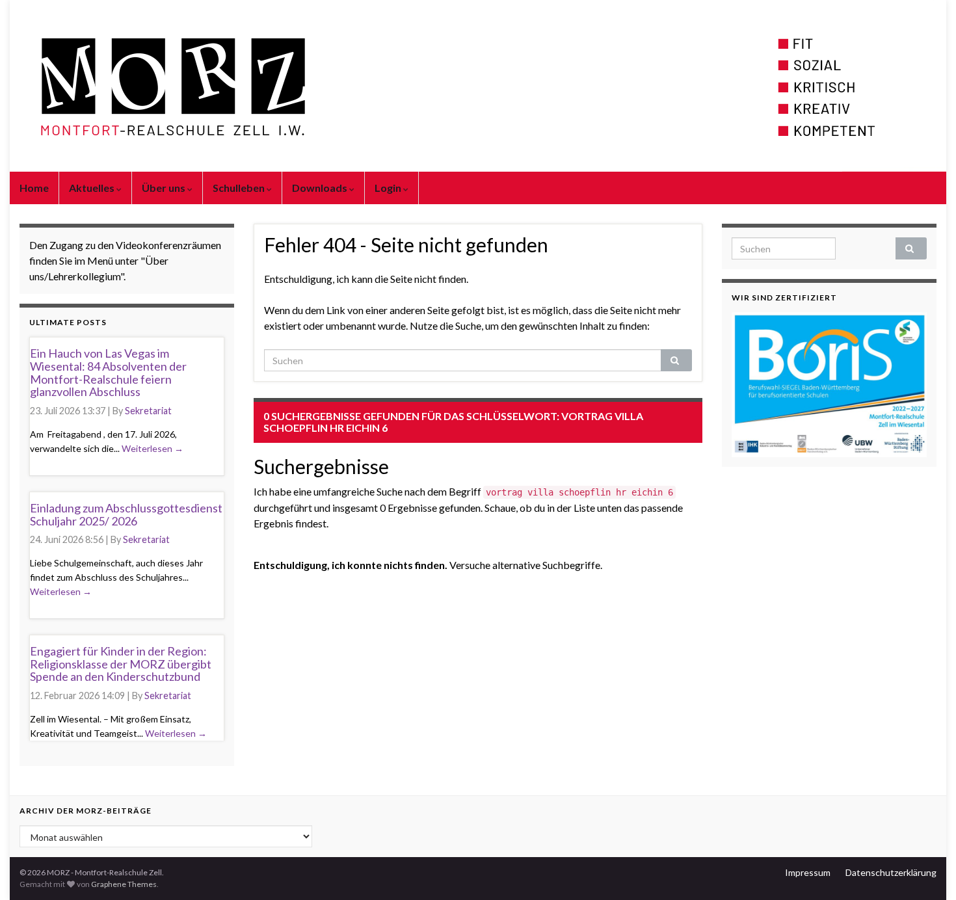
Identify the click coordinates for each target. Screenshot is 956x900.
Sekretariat (148, 410)
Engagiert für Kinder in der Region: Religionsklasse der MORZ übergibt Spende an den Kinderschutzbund (120, 664)
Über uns (164, 187)
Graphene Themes (124, 884)
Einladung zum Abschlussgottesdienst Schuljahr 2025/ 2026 (126, 514)
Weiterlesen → (152, 448)
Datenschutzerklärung (890, 872)
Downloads (320, 187)
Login (389, 187)
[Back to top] (926, 870)
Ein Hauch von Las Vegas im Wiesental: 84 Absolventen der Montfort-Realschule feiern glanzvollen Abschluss (108, 372)
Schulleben (240, 187)
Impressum (807, 872)
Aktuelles (92, 187)
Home (34, 187)
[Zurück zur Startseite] (478, 86)
